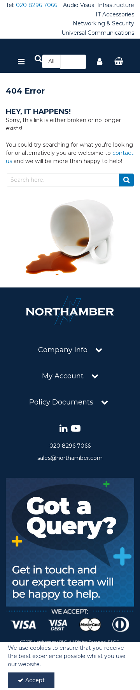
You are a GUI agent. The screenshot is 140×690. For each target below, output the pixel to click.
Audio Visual (79, 5)
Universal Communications (97, 33)
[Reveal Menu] (21, 62)
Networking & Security (103, 23)
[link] (64, 429)
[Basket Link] (119, 62)
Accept (35, 680)
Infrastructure (115, 5)
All (51, 61)
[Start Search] (126, 180)
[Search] (78, 62)
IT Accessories (115, 14)
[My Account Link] (99, 62)
